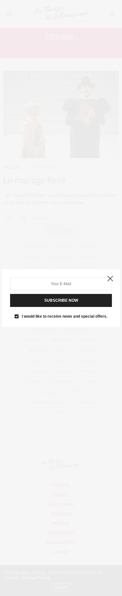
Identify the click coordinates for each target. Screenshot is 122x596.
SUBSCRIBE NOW (61, 300)
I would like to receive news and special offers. (64, 316)
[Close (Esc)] (110, 278)
